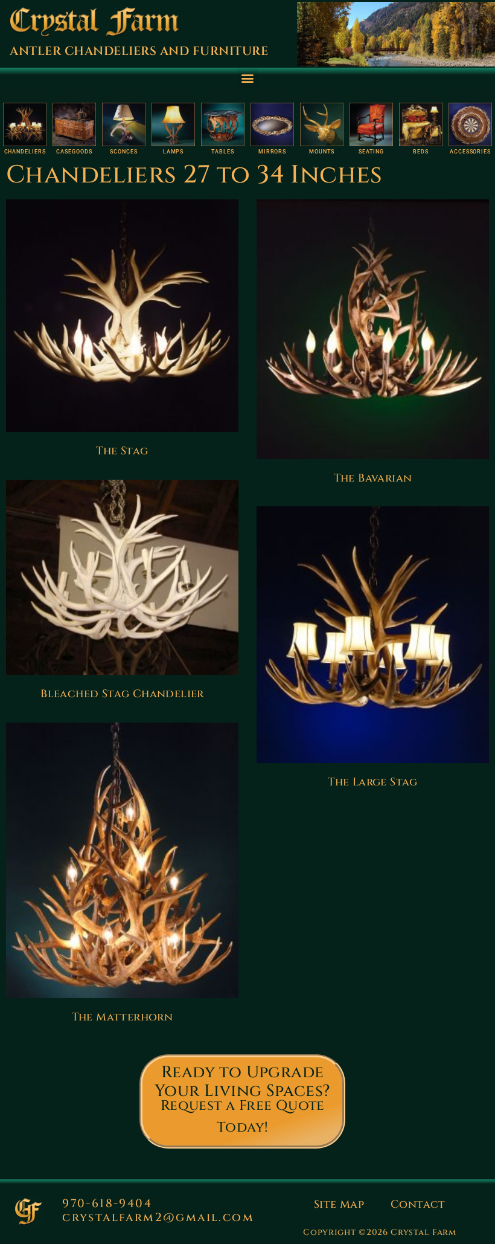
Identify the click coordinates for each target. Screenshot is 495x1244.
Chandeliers (25, 152)
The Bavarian (373, 478)
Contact (418, 1204)
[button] (247, 78)
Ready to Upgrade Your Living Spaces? (243, 1082)
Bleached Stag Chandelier (122, 693)
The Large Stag (373, 782)
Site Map (339, 1204)
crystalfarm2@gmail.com (158, 1217)
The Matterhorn (122, 1017)
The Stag (122, 451)
